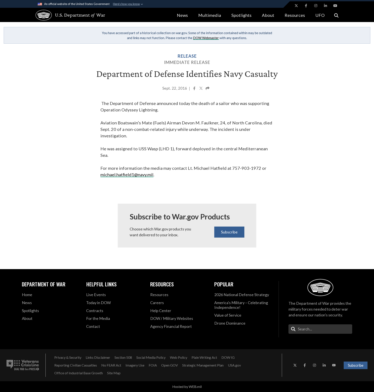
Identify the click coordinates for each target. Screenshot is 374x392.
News (182, 15)
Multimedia (209, 15)
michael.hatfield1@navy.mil (126, 174)
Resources (295, 15)
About (268, 15)
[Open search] (336, 15)
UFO (320, 15)
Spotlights (241, 15)
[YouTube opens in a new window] (335, 5)
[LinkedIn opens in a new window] (325, 5)
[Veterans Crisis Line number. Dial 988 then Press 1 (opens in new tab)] (22, 365)
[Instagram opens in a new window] (316, 5)
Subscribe (229, 232)
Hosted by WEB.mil (187, 386)
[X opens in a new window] (296, 5)
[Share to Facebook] (194, 88)
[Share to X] (201, 88)
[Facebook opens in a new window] (306, 5)
